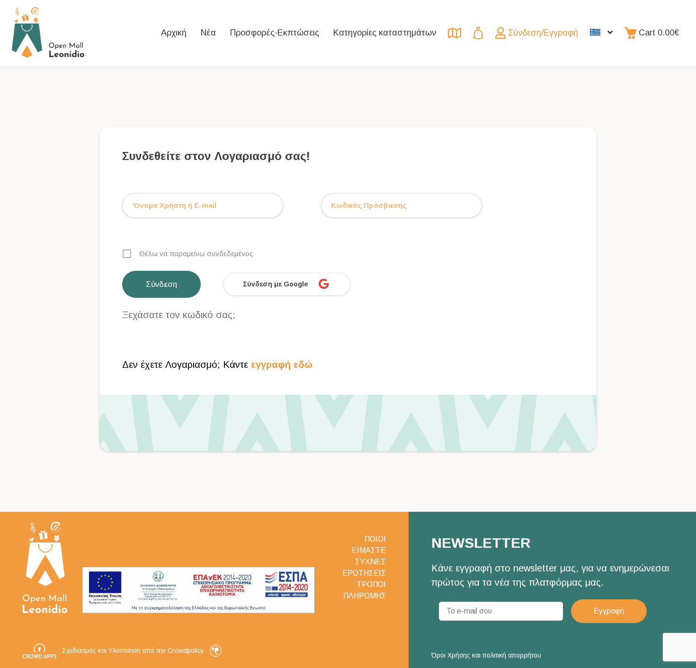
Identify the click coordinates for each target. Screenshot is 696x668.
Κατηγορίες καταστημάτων (384, 32)
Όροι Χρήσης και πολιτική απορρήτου (486, 655)
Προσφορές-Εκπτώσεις (274, 32)
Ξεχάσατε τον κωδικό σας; (178, 315)
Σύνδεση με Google (275, 284)
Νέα (208, 32)
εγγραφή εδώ (280, 364)
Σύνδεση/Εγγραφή (543, 32)
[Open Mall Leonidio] (48, 33)
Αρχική (174, 32)
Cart (659, 32)
